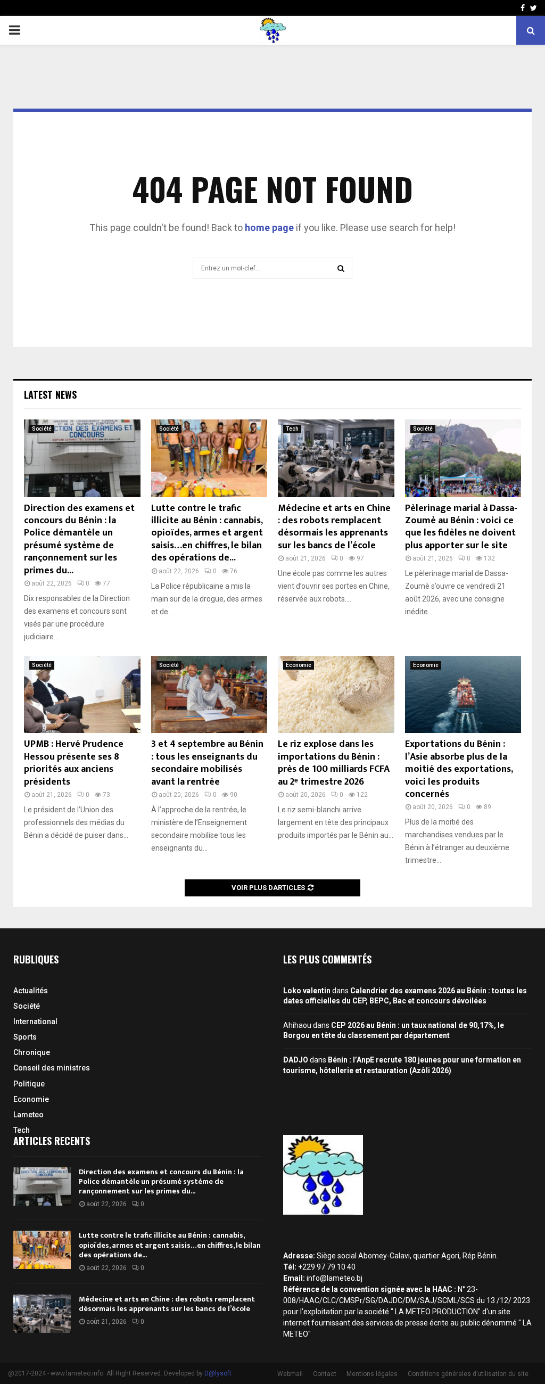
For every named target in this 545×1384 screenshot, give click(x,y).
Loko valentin (307, 990)
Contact (324, 1374)
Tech (292, 429)
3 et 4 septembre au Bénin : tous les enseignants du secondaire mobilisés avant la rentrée (207, 762)
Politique (29, 1084)
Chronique (31, 1052)
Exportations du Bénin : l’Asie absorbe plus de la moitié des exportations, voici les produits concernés (459, 769)
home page (269, 227)
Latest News (50, 394)
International (35, 1021)
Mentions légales (372, 1374)
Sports (25, 1037)
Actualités (30, 990)
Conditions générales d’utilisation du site (468, 1374)
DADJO (295, 1060)
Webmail (290, 1374)
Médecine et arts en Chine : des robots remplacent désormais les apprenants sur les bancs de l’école (334, 527)
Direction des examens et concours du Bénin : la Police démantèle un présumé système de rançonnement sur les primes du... (79, 539)
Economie (298, 665)
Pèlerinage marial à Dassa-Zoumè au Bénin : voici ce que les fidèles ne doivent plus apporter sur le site (461, 527)
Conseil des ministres (51, 1068)
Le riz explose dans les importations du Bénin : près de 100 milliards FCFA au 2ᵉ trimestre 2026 (334, 762)
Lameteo (28, 1114)
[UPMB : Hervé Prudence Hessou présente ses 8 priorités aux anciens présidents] (82, 695)
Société (42, 429)
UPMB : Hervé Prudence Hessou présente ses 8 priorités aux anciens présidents (73, 762)
